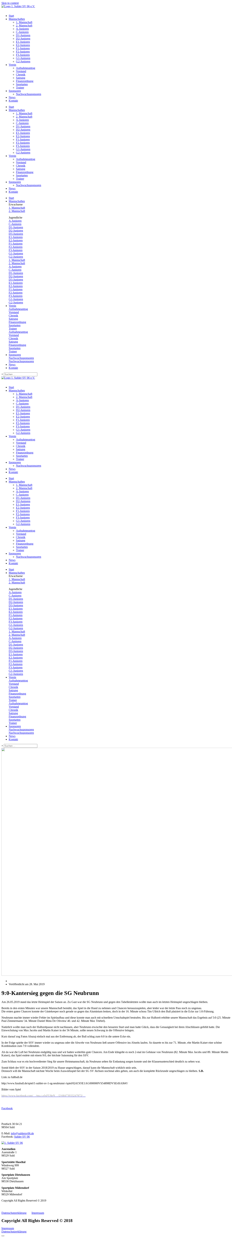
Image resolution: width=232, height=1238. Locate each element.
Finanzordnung (24, 81)
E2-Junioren (23, 45)
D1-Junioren (23, 35)
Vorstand (21, 71)
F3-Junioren (23, 54)
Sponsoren (15, 90)
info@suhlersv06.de (22, 1133)
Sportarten (22, 84)
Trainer (20, 87)
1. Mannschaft (24, 22)
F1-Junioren (23, 48)
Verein (12, 64)
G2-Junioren (23, 61)
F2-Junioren (23, 51)
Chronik (20, 74)
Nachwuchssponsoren (28, 94)
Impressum (38, 1212)
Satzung (20, 77)
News (12, 97)
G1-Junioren (23, 58)
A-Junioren (22, 28)
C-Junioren (22, 32)
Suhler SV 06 (22, 1136)
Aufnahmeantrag (25, 68)
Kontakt (13, 100)
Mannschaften (17, 19)
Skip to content (10, 3)
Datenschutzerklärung (13, 1212)
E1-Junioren (23, 41)
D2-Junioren (23, 38)
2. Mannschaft (24, 25)
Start (11, 15)
